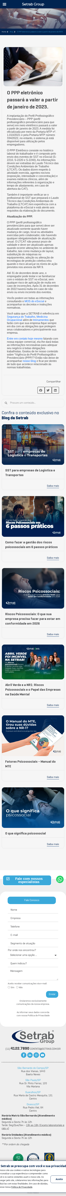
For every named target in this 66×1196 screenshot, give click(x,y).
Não (21, 988)
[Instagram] (36, 1055)
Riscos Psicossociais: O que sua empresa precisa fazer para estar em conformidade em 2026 (32, 619)
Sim (12, 988)
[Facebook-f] (23, 1055)
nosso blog (29, 361)
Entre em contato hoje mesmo (25, 338)
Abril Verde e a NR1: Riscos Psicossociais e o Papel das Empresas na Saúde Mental (33, 690)
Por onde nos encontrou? (22, 950)
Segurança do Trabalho (21, 316)
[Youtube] (42, 1055)
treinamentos (41, 320)
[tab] (32, 900)
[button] (41, 390)
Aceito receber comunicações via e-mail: (27, 984)
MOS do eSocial (34, 301)
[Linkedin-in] (30, 1055)
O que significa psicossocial (25, 833)
